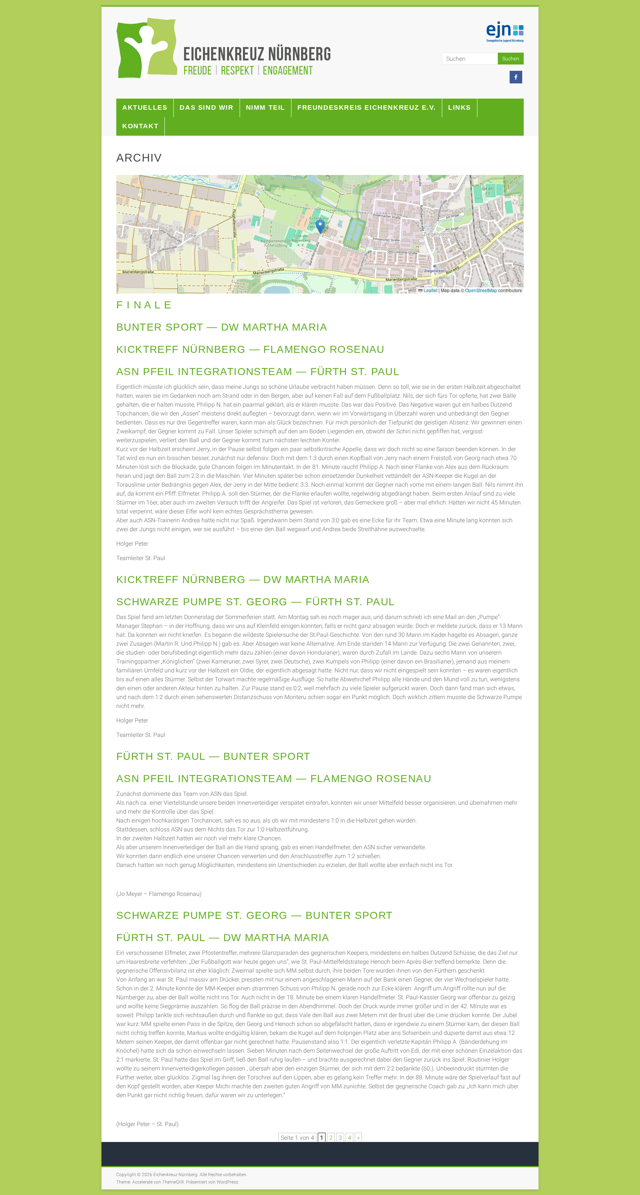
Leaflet (430, 290)
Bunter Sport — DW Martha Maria (221, 327)
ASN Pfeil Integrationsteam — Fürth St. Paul (258, 371)
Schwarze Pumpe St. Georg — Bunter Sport (254, 915)
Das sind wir (206, 107)
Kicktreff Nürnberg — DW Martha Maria (243, 579)
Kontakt (140, 126)
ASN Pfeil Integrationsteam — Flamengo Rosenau (273, 778)
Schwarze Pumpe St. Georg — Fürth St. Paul (255, 602)
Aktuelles (144, 107)
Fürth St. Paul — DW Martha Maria (223, 937)
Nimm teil (265, 107)
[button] (320, 226)
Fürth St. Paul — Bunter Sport (213, 756)
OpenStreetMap (481, 290)
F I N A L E (143, 305)
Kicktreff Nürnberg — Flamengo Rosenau (250, 349)
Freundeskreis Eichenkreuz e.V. (366, 107)
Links (459, 107)
